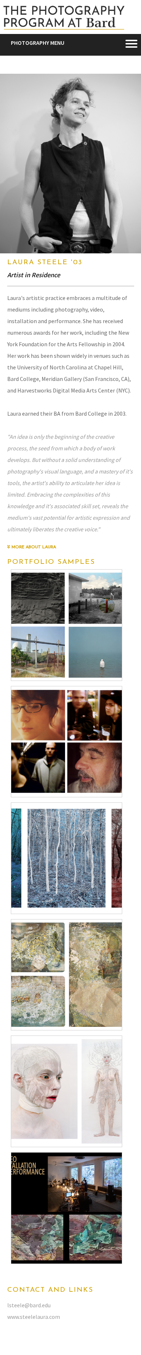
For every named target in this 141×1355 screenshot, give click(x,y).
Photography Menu (37, 42)
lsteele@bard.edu (29, 1305)
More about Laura (33, 547)
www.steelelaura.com (33, 1316)
